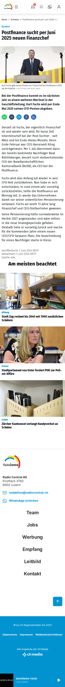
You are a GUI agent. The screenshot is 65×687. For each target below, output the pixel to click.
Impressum (26, 634)
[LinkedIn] (33, 117)
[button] (49, 7)
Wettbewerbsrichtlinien (49, 634)
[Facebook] (26, 117)
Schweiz (15, 19)
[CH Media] (32, 654)
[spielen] (58, 680)
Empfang (32, 549)
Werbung (32, 537)
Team (32, 512)
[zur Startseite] (8, 7)
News (4, 19)
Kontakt (32, 574)
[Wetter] (41, 7)
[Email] (19, 117)
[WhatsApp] (4, 117)
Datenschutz (10, 634)
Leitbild (32, 561)
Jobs (32, 525)
